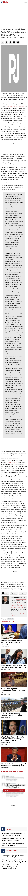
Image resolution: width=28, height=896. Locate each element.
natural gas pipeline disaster (15, 106)
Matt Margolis (5, 646)
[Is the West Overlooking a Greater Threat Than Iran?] (14, 705)
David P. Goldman (6, 37)
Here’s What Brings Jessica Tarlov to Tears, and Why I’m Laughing (12, 642)
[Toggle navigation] (25, 1)
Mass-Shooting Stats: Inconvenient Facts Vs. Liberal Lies (13, 690)
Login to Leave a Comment (14, 790)
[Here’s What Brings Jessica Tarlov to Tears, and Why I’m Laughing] (14, 631)
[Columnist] (6, 600)
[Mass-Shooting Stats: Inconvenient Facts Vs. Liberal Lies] (14, 680)
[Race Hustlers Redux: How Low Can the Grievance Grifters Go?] (14, 656)
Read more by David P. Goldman (17, 614)
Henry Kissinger (12, 462)
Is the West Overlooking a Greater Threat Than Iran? (11, 715)
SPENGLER (10, 619)
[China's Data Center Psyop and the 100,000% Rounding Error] (14, 755)
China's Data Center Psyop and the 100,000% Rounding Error (13, 765)
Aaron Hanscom (5, 717)
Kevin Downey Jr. (5, 669)
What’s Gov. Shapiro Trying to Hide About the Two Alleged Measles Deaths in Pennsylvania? (12, 739)
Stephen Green (5, 767)
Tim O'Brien (4, 744)
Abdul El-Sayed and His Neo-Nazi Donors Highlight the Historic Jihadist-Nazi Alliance (12, 866)
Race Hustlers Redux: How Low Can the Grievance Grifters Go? (13, 666)
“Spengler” (19, 602)
